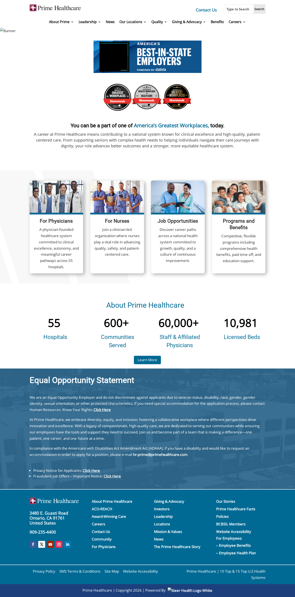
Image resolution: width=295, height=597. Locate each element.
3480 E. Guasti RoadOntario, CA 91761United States (49, 518)
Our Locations (130, 22)
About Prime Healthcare (112, 501)
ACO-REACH (102, 508)
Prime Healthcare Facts (235, 508)
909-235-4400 (43, 532)
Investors (162, 508)
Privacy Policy (44, 571)
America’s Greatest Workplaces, (171, 125)
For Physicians (104, 546)
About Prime (59, 22)
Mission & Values (168, 531)
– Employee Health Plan (236, 552)
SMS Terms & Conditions (79, 571)
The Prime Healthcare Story (177, 546)
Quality (157, 22)
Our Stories (225, 501)
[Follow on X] (41, 544)
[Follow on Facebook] (33, 544)
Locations (162, 523)
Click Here (102, 409)
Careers (235, 22)
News (110, 22)
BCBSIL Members (231, 523)
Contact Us (206, 10)
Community (102, 539)
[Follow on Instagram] (59, 544)
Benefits (217, 22)
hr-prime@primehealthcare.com (160, 454)
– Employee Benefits (233, 545)
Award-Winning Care (109, 516)
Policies (222, 516)
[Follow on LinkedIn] (67, 544)
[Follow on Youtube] (50, 544)
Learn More (147, 359)
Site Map (112, 571)
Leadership (88, 22)
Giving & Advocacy (187, 22)
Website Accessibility (233, 531)
